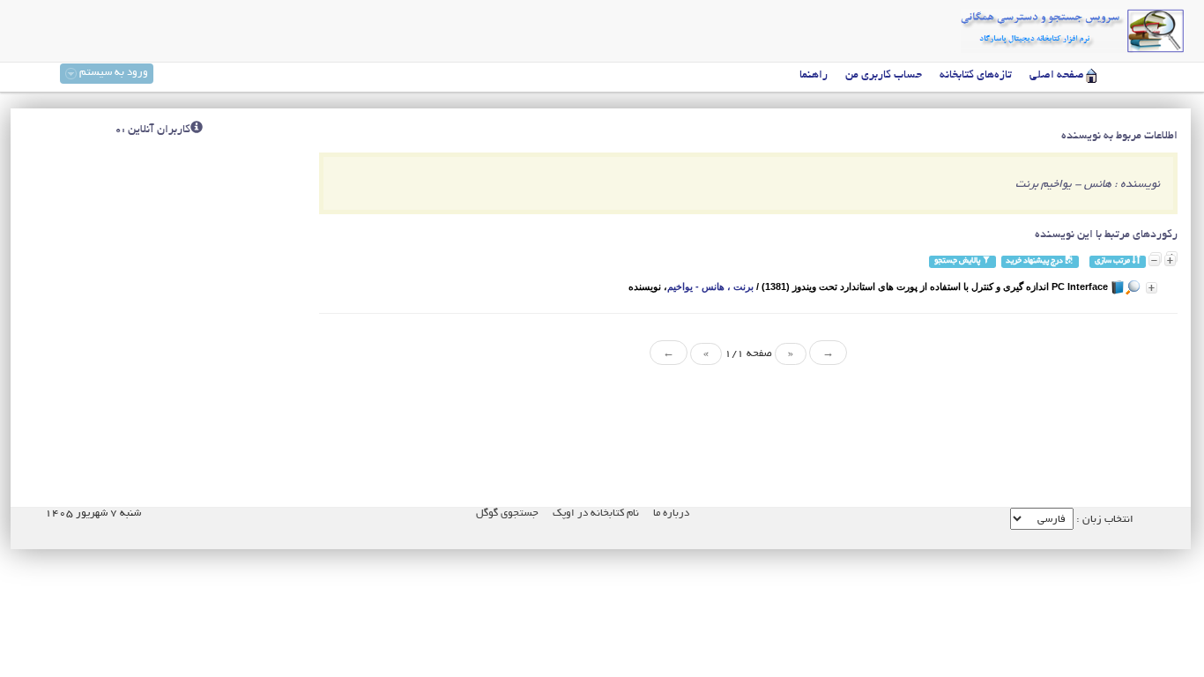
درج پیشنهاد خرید (1035, 261)
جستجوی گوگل (507, 513)
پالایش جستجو (958, 261)
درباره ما (671, 513)
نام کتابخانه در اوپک (596, 513)
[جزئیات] (1151, 288)
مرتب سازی (1113, 261)
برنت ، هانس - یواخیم (710, 286)
